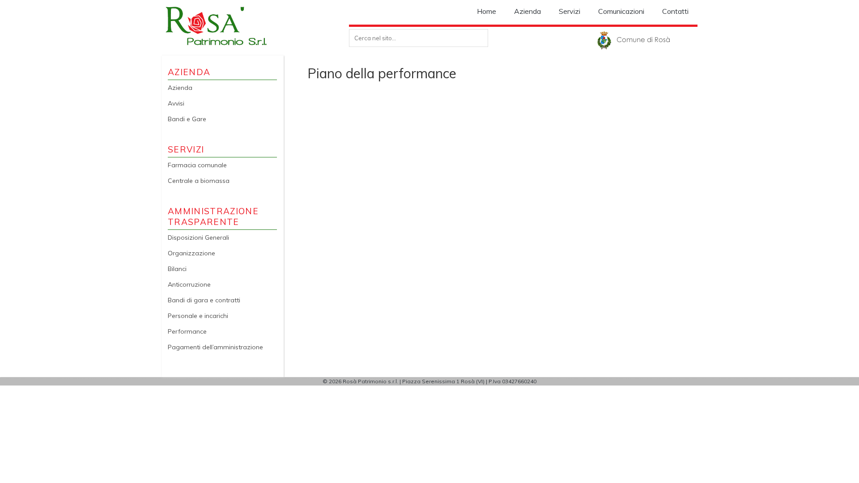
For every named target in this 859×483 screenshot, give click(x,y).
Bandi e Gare (187, 119)
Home (486, 11)
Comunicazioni (621, 11)
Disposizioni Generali (198, 237)
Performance (187, 331)
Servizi (569, 11)
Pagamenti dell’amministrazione (215, 347)
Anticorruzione (189, 284)
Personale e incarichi (198, 316)
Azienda (527, 11)
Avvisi (176, 103)
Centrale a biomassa (199, 181)
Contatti (675, 11)
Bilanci (177, 269)
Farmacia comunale (197, 165)
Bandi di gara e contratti (204, 300)
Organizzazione (191, 253)
